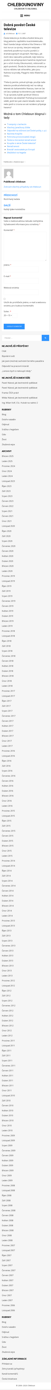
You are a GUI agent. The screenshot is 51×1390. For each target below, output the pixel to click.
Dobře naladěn (9, 419)
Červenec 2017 (8, 716)
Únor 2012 (7, 1030)
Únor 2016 (7, 800)
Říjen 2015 (6, 820)
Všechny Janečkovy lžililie (18, 127)
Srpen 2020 (7, 541)
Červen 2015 (7, 835)
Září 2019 (6, 591)
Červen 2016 (7, 781)
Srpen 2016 (7, 770)
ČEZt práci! (14, 392)
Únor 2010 (7, 1125)
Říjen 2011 (6, 1050)
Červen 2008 (7, 1215)
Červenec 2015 (8, 830)
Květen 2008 (7, 1220)
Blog (4, 414)
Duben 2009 (7, 1165)
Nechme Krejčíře (14, 133)
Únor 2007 (7, 1295)
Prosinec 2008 (8, 1185)
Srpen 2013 (7, 940)
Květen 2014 (7, 895)
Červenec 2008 (8, 1210)
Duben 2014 (7, 900)
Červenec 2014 (8, 885)
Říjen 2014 (6, 870)
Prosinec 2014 (8, 860)
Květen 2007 (7, 1280)
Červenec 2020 (8, 546)
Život (4, 439)
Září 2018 (6, 646)
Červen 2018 (7, 661)
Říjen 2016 (6, 760)
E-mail (7, 276)
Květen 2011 (7, 1075)
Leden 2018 (7, 686)
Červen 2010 (7, 1105)
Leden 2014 (7, 915)
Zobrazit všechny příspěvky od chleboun (22, 186)
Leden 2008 (7, 1240)
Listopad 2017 (8, 696)
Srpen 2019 (7, 596)
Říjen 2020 (6, 531)
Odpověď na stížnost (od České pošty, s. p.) (26, 130)
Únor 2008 (7, 1235)
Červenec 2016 (8, 775)
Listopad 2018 (8, 636)
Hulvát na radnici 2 (29, 402)
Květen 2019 (7, 611)
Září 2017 (6, 706)
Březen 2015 (7, 845)
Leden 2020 (7, 571)
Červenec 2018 (8, 656)
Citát (4, 351)
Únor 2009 (7, 1175)
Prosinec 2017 (8, 691)
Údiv (4, 434)
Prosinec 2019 (8, 576)
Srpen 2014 (7, 880)
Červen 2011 (7, 1070)
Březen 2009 (7, 1170)
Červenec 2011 (8, 1065)
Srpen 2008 (7, 1205)
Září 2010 (6, 1100)
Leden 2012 (7, 1035)
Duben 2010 (7, 1115)
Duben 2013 (7, 960)
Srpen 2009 (7, 1145)
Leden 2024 (7, 476)
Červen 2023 (7, 501)
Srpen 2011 (7, 1060)
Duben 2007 (7, 1285)
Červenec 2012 (8, 1005)
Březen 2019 (7, 621)
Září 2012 (6, 995)
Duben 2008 (7, 1225)
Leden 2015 (7, 855)
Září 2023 (6, 491)
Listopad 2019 (8, 581)
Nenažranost (13, 146)
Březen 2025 (7, 456)
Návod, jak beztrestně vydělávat (22, 382)
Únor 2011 (7, 1090)
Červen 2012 (7, 1010)
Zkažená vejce (19, 162)
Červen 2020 (7, 551)
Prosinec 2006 (8, 1305)
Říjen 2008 (6, 1195)
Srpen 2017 (7, 711)
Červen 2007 (7, 1275)
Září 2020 (6, 536)
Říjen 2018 (6, 641)
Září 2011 (6, 1055)
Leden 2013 (7, 975)
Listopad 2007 (8, 1250)
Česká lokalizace (9, 1378)
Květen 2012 (7, 1015)
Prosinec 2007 (8, 1245)
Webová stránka (11, 287)
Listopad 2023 (8, 481)
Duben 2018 (7, 671)
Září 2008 (6, 1200)
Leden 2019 (7, 626)
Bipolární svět (8, 356)
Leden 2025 (7, 461)
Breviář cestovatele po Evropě (21, 149)
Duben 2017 (7, 731)
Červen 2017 (7, 721)
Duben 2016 (7, 791)
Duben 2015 (7, 840)
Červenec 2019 (8, 601)
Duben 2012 (7, 1020)
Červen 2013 (7, 950)
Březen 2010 (7, 1120)
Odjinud (5, 424)
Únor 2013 (7, 970)
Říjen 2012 (6, 990)
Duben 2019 (7, 616)
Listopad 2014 (8, 865)
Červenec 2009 (8, 1150)
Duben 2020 (7, 561)
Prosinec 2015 (8, 810)
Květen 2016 (7, 785)
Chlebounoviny (25, 4)
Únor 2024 (7, 471)
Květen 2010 (7, 1110)
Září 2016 (6, 766)
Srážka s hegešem (10, 429)
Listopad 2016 (8, 756)
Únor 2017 (7, 741)
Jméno (7, 265)
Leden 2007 (7, 1300)
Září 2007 (6, 1260)
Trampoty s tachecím (16, 124)
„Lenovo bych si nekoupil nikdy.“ (17, 371)
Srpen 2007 (7, 1265)
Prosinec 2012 (8, 980)
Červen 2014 (7, 890)
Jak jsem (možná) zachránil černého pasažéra (23, 361)
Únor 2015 (7, 850)
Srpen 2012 (7, 1000)
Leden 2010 (7, 1130)
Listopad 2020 (8, 526)
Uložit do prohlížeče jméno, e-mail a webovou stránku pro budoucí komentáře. (25, 304)
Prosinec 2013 (8, 920)
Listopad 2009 (8, 1140)
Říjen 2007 (6, 1255)
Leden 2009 (7, 1180)
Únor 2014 (7, 910)
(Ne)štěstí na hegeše (16, 152)
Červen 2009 (7, 1155)
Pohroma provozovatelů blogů (21, 136)
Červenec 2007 (8, 1270)
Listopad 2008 (8, 1190)
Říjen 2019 (6, 586)
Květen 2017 (7, 726)
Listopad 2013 (8, 925)
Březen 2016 (7, 795)
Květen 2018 (7, 666)
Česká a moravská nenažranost (21, 140)
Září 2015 (6, 825)
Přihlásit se (7, 1363)
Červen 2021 (7, 516)
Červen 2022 (7, 506)
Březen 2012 (7, 1025)
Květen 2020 (7, 556)
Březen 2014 (7, 905)
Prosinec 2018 (8, 631)
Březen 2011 (7, 1085)
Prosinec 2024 (8, 466)
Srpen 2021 (7, 511)
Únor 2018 (7, 681)
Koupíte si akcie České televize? (21, 143)
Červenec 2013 (8, 945)
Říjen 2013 (6, 930)
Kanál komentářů (10, 1373)
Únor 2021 (7, 521)
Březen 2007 (7, 1290)
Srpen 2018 (7, 651)
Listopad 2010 (8, 1095)
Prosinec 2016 (8, 751)
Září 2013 (6, 935)
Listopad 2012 (8, 985)
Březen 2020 (7, 566)
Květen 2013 (7, 955)
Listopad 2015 (8, 815)
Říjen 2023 (6, 486)
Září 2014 (6, 875)
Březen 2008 (7, 1230)
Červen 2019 (7, 606)
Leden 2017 (7, 746)
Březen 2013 (7, 965)
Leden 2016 (7, 806)
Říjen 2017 (6, 701)
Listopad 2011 (8, 1045)
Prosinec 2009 (8, 1135)
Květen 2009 (7, 1160)
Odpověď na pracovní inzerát (15, 366)
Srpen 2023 (7, 496)
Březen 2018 (7, 676)
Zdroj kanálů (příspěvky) (13, 1368)
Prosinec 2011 (8, 1040)
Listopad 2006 (8, 1310)
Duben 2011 (7, 1080)
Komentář (9, 230)
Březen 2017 (7, 735)
